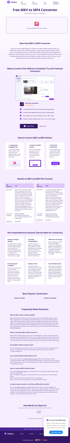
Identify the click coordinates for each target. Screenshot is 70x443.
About (21, 433)
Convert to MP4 (19, 298)
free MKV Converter (15, 328)
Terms (41, 433)
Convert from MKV (50, 298)
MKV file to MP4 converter (31, 359)
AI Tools (45, 3)
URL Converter (35, 3)
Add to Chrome (58, 432)
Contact (32, 433)
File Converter (23, 3)
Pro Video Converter (19, 387)
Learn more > (42, 126)
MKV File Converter (22, 371)
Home (25, 429)
